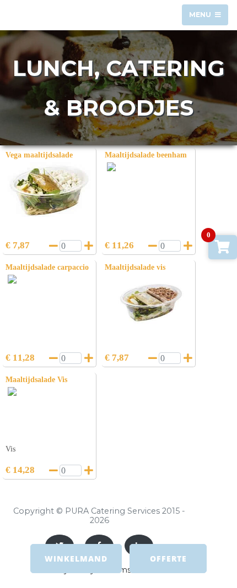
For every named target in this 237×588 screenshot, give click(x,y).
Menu (201, 14)
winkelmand (76, 558)
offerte (168, 558)
